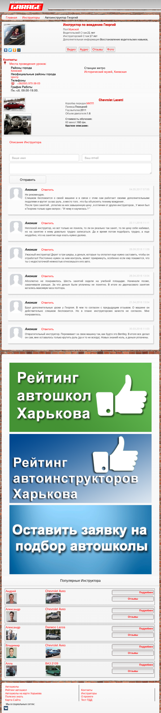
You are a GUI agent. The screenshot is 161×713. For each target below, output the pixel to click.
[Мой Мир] (19, 49)
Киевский (16, 70)
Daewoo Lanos (55, 627)
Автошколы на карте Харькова (23, 693)
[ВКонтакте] (6, 49)
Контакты (86, 690)
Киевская (120, 71)
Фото (110, 49)
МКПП (90, 103)
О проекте (87, 696)
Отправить (27, 179)
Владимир (13, 645)
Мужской (74, 29)
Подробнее (146, 592)
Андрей (11, 591)
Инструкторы (31, 17)
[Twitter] (10, 49)
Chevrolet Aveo (55, 591)
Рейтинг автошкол (16, 690)
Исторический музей (98, 71)
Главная (11, 17)
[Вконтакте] (80, 708)
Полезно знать (14, 696)
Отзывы (97, 49)
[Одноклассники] (14, 49)
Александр (13, 609)
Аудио (84, 49)
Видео (71, 49)
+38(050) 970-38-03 (28, 83)
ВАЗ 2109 (51, 663)
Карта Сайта (13, 699)
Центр (14, 77)
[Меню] (104, 8)
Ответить (47, 189)
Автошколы (12, 686)
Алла (9, 663)
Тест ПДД (86, 699)
